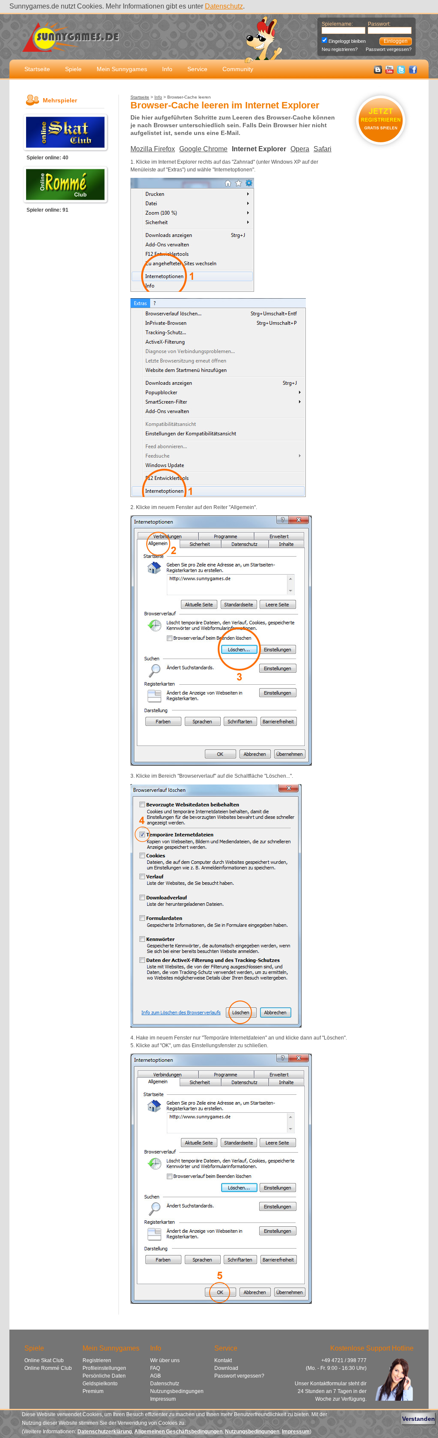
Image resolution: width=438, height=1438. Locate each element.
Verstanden (418, 1418)
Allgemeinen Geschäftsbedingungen (178, 1432)
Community (237, 69)
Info (167, 69)
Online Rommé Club (48, 1368)
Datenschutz (224, 6)
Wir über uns (165, 1360)
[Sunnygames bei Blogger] (377, 71)
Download (226, 1368)
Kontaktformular (328, 1384)
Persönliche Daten (104, 1376)
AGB (155, 1376)
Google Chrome (203, 149)
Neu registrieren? (340, 49)
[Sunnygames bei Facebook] (412, 71)
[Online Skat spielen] (65, 149)
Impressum (163, 1399)
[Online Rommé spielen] (65, 202)
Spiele (73, 69)
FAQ (155, 1368)
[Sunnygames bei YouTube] (389, 71)
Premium (93, 1391)
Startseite (37, 69)
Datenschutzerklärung (104, 1432)
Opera (299, 149)
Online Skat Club (44, 1360)
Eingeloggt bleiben (347, 41)
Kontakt (223, 1360)
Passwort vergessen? (388, 49)
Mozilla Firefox (152, 149)
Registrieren (97, 1360)
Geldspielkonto (100, 1384)
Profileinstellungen (104, 1368)
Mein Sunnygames (122, 69)
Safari (322, 149)
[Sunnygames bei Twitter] (401, 71)
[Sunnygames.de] (70, 47)
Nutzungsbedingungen (177, 1391)
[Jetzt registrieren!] (381, 152)
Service (197, 69)
